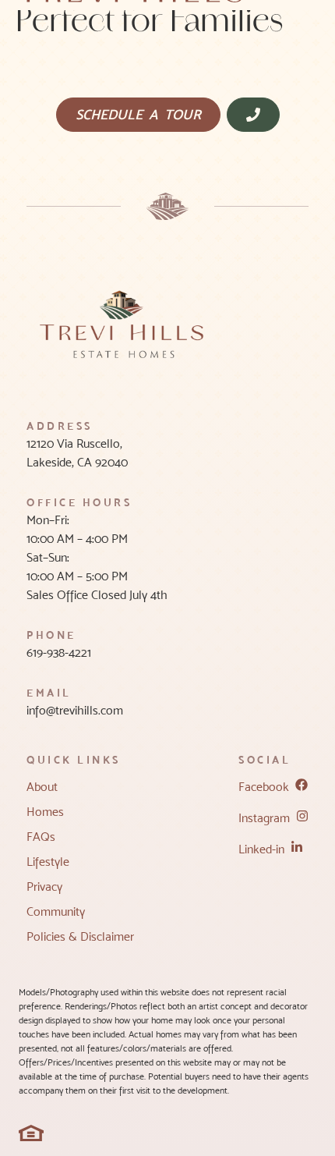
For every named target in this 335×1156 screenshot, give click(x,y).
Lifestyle (47, 861)
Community (55, 911)
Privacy (44, 886)
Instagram (264, 817)
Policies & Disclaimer (80, 936)
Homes (45, 811)
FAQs (40, 836)
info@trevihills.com (74, 710)
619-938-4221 (58, 652)
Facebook (263, 786)
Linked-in (261, 849)
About (42, 786)
